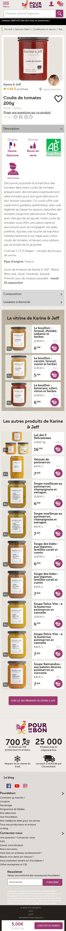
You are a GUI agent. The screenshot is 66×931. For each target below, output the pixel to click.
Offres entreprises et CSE (13, 864)
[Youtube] (17, 785)
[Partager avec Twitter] (15, 117)
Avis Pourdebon (8, 817)
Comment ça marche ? (12, 797)
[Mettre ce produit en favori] (59, 99)
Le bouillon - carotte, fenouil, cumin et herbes (45, 361)
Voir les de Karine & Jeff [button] (33, 700)
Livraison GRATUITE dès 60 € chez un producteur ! (26, 20)
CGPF (31, 914)
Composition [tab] (12, 294)
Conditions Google (16, 893)
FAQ (2, 841)
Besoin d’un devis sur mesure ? (17, 857)
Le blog (4, 828)
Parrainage (6, 805)
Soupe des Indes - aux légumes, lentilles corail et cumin (46, 548)
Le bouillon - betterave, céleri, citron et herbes (46, 388)
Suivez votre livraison (11, 845)
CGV (31, 911)
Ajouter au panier (49, 925)
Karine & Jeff (12, 84)
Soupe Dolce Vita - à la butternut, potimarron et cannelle (48, 608)
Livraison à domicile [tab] (16, 302)
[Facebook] (8, 785)
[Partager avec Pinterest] (26, 117)
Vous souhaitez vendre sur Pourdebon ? (22, 860)
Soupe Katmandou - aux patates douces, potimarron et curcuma (48, 668)
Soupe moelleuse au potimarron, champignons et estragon (48, 488)
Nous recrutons (8, 849)
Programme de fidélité (12, 809)
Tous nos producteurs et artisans (18, 824)
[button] (54, 347)
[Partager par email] (31, 117)
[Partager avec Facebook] (21, 117)
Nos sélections (8, 813)
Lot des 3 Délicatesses (42, 436)
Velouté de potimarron (42, 461)
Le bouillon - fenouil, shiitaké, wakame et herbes (45, 332)
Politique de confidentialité (43, 903)
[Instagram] (25, 785)
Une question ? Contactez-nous (17, 837)
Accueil (8, 29)
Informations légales (31, 918)
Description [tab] (11, 128)
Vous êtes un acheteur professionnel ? (21, 853)
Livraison (5, 801)
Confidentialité (48, 891)
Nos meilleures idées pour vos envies (20, 821)
